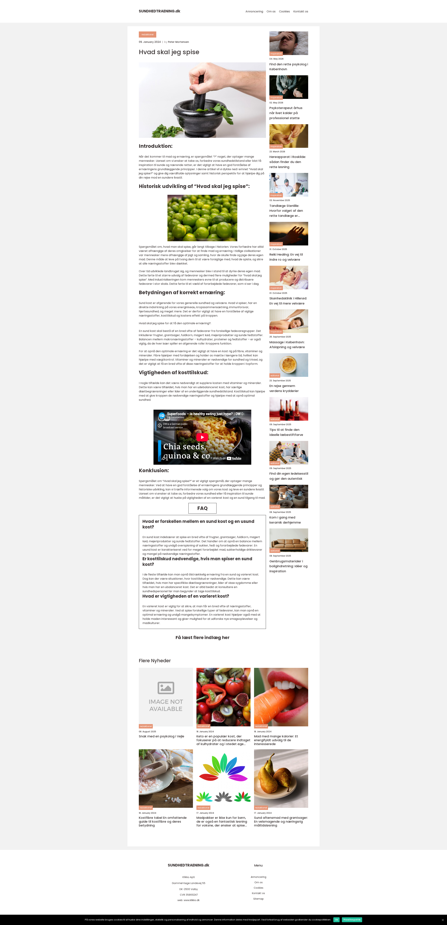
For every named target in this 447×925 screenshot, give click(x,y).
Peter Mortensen (178, 42)
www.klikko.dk (192, 900)
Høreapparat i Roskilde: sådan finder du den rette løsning (287, 162)
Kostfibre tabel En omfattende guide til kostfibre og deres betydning (163, 821)
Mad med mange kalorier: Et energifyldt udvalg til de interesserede (276, 740)
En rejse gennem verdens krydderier (284, 388)
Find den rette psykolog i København (288, 66)
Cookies (284, 11)
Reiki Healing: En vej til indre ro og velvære (286, 257)
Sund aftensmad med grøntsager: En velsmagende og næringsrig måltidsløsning (281, 821)
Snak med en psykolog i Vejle (161, 736)
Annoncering (254, 11)
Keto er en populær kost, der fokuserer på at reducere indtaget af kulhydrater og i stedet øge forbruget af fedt (223, 740)
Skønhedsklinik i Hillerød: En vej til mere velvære (288, 300)
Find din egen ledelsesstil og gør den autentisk (288, 476)
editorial (274, 375)
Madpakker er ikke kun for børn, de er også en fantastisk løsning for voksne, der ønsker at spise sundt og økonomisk (221, 821)
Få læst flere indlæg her (202, 637)
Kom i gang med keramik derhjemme (285, 519)
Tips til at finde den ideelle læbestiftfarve (286, 432)
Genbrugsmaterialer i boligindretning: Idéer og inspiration (288, 566)
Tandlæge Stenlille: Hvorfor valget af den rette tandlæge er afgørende (286, 210)
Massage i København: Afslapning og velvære (287, 344)
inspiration (276, 53)
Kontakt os (300, 11)
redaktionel (147, 34)
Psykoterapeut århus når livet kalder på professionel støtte (285, 113)
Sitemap (258, 899)
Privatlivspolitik (352, 919)
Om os (271, 11)
